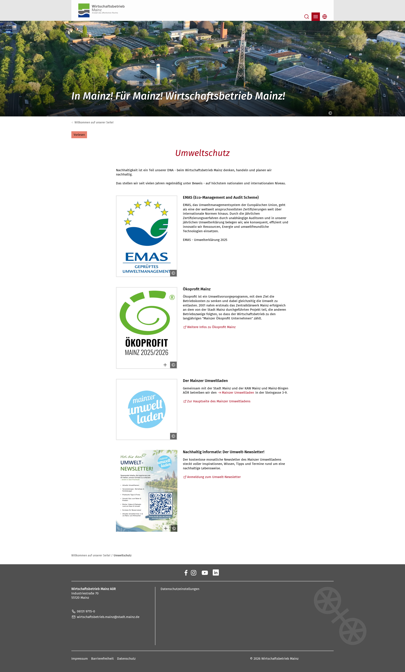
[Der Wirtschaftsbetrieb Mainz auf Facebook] (186, 572)
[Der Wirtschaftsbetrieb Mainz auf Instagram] (193, 572)
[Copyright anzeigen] (330, 113)
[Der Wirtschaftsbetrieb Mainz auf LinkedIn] (216, 572)
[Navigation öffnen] (316, 16)
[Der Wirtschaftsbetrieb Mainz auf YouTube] (204, 572)
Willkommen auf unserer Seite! (94, 122)
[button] (79, 134)
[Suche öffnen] (306, 16)
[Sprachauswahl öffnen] (325, 16)
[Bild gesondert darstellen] (164, 365)
